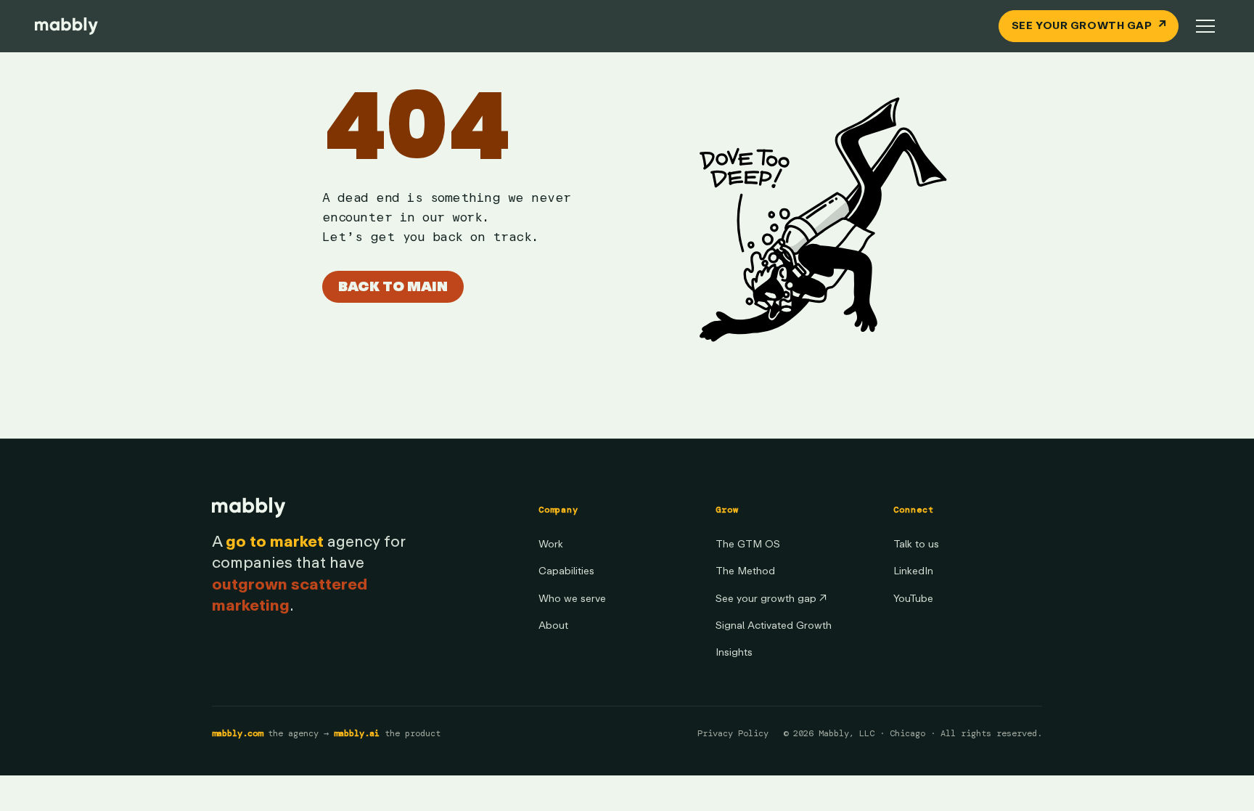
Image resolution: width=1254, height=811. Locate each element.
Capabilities (566, 571)
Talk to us (916, 544)
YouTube (913, 598)
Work (550, 544)
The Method (745, 571)
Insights (734, 652)
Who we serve (572, 598)
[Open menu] (1205, 26)
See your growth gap (771, 598)
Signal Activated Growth (774, 625)
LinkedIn (913, 571)
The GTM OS (748, 544)
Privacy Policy (733, 733)
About (553, 625)
